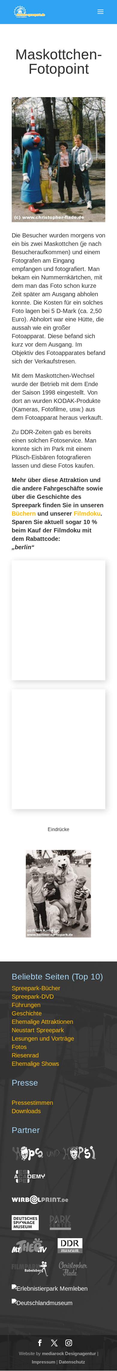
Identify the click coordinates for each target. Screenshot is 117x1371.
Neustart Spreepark (38, 1030)
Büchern (24, 513)
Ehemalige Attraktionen (42, 1021)
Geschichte (27, 1013)
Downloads (26, 1111)
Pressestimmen (32, 1102)
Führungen (26, 1005)
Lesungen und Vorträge (43, 1038)
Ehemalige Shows (35, 1063)
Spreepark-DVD (33, 996)
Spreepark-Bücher (36, 988)
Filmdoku (87, 513)
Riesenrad (25, 1055)
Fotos (19, 1047)
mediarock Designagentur (69, 1353)
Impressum (43, 1361)
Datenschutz (72, 1361)
